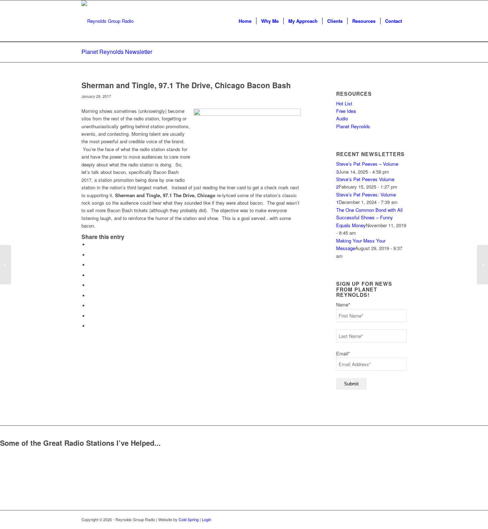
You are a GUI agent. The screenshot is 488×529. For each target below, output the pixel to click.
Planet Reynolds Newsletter (116, 52)
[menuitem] (245, 21)
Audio (342, 118)
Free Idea (346, 111)
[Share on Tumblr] (90, 295)
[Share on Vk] (90, 305)
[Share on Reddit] (90, 316)
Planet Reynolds (353, 126)
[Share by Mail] (90, 326)
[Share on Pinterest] (90, 275)
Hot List (344, 103)
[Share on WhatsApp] (90, 264)
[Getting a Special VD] (5, 264)
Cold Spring (189, 519)
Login (206, 519)
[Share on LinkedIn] (90, 285)
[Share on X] (90, 254)
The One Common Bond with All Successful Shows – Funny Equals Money (369, 217)
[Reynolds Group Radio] (107, 21)
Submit (351, 383)
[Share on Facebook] (90, 244)
